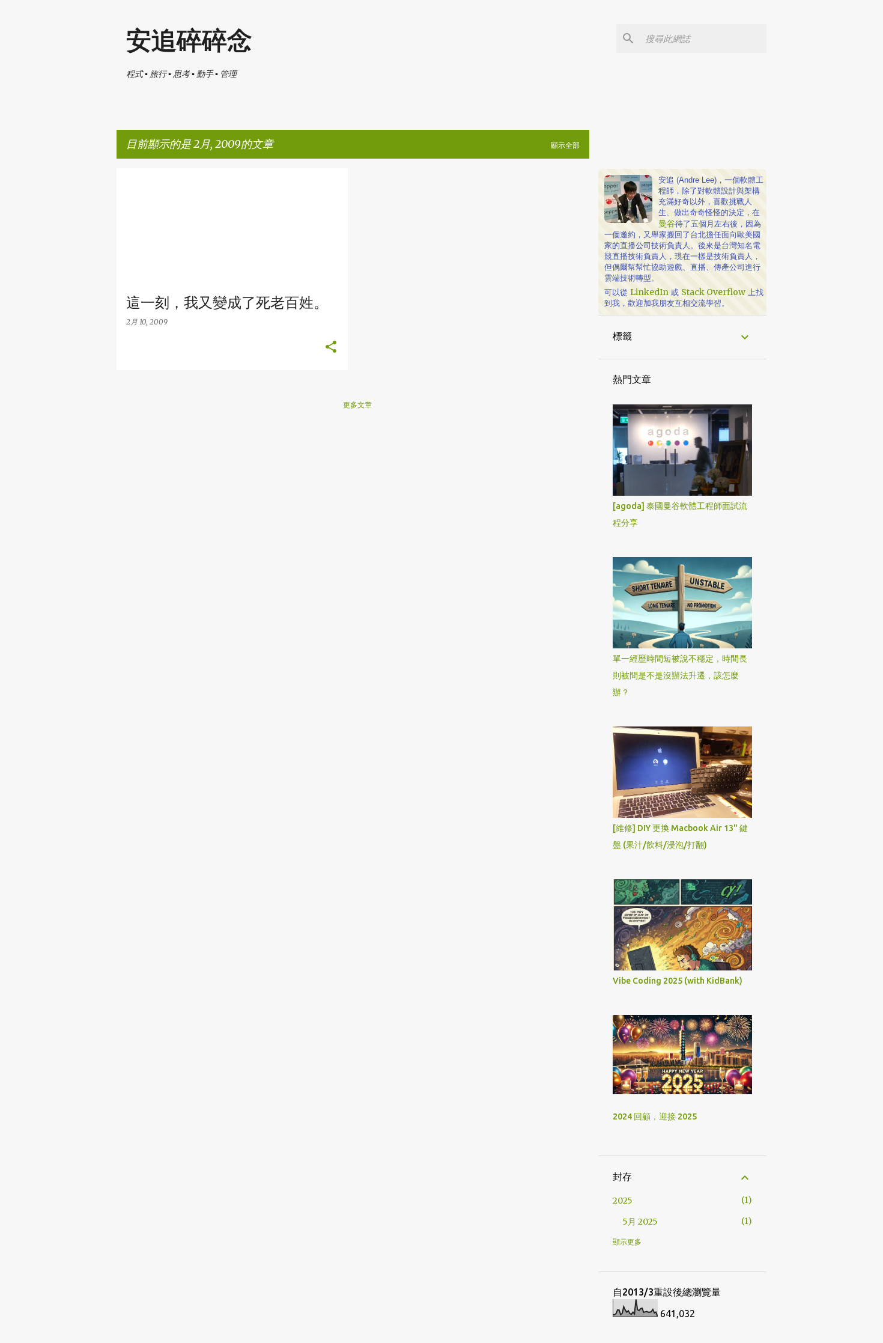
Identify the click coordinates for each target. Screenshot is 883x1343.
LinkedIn (649, 292)
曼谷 (666, 223)
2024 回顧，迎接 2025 (655, 1116)
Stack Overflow (713, 292)
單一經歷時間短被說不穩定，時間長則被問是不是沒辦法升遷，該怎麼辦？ (680, 675)
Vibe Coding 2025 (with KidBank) (677, 980)
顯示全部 (565, 145)
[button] (331, 348)
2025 (623, 1200)
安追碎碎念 (189, 40)
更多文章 (357, 405)
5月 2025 (640, 1221)
